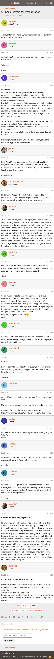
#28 (51, 291)
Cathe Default (8, 653)
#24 (51, 158)
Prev (26, 606)
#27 (51, 261)
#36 (51, 575)
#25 (51, 191)
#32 (51, 428)
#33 (51, 453)
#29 (51, 332)
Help (39, 656)
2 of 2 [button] (34, 606)
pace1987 (6, 15)
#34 (51, 481)
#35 (51, 513)
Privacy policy (30, 656)
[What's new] (46, 3)
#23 (51, 85)
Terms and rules (17, 656)
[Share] (47, 30)
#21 (51, 30)
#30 (51, 357)
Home (45, 656)
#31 (51, 393)
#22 (51, 53)
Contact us (6, 656)
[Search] (51, 3)
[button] (3, 3)
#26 (51, 215)
